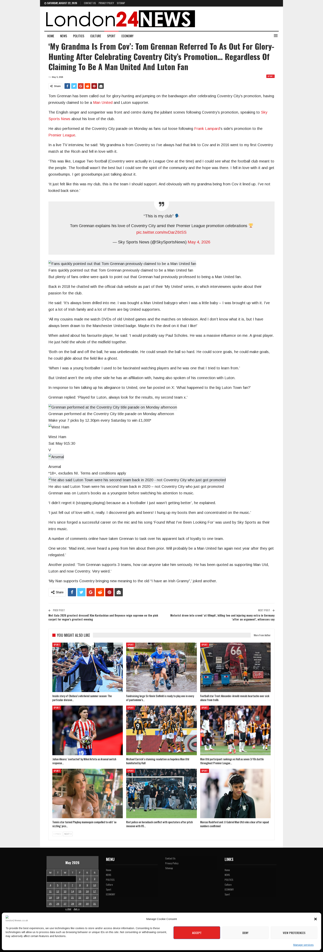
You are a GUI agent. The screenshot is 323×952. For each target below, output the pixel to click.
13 (65, 891)
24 (94, 897)
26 (57, 903)
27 (65, 903)
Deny (245, 933)
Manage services (303, 944)
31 (94, 903)
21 (72, 897)
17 (94, 891)
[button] (315, 919)
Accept (197, 933)
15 (80, 891)
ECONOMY (127, 36)
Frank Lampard (207, 128)
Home (50, 36)
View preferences (294, 933)
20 (65, 897)
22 (80, 897)
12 (57, 891)
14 (72, 891)
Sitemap (121, 3)
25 (50, 903)
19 (57, 897)
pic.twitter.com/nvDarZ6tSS (161, 232)
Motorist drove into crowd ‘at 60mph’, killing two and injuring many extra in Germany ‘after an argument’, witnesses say (222, 617)
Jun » (76, 909)
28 (72, 903)
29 (80, 903)
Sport (111, 36)
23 (87, 897)
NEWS (63, 36)
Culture (95, 36)
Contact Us (90, 3)
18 (50, 897)
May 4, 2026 (199, 242)
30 (87, 903)
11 (50, 891)
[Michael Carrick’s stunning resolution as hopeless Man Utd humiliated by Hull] (161, 730)
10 (94, 885)
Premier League (61, 135)
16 (87, 891)
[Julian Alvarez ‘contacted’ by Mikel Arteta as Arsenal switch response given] (87, 730)
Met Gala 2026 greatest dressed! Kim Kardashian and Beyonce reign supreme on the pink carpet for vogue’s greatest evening (103, 617)
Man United (103, 102)
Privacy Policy (106, 3)
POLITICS (78, 36)
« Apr (68, 909)
